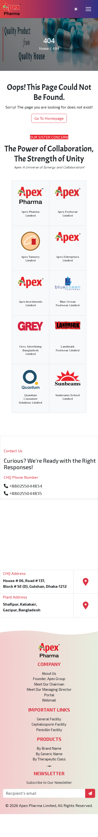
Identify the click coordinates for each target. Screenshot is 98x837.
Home (44, 49)
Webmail (49, 700)
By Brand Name (49, 748)
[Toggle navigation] (88, 9)
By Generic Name (49, 754)
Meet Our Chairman (49, 684)
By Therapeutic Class (49, 759)
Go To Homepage (49, 118)
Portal (49, 695)
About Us (49, 673)
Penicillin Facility (49, 730)
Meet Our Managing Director (49, 689)
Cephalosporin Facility (49, 724)
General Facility (49, 719)
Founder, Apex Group (49, 678)
